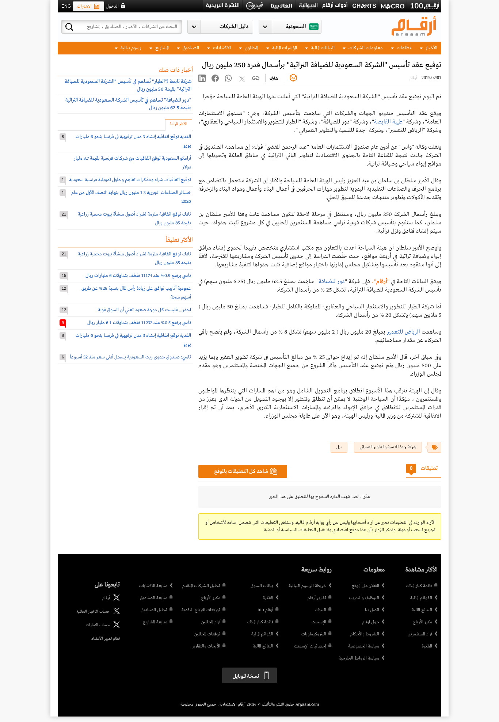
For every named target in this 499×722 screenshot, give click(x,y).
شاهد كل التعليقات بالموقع (241, 471)
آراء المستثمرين (420, 634)
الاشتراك (84, 7)
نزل (339, 447)
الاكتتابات (221, 48)
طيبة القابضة (388, 122)
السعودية (296, 26)
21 (64, 214)
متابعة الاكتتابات (153, 586)
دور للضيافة (332, 281)
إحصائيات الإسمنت (310, 646)
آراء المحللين (210, 622)
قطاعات (404, 48)
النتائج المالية (422, 610)
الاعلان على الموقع (365, 586)
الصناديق (190, 48)
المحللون (251, 48)
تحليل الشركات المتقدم (201, 586)
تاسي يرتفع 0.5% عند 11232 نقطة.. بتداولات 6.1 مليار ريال (139, 323)
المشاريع (161, 48)
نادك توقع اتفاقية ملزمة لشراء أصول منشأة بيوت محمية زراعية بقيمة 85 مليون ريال (134, 218)
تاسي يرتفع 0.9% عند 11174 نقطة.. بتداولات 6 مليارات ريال (138, 276)
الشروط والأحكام (364, 634)
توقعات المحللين (207, 634)
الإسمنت (319, 622)
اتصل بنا (372, 610)
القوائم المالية (421, 598)
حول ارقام (370, 622)
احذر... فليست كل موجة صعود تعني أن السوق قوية (144, 310)
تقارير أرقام (317, 598)
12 (64, 288)
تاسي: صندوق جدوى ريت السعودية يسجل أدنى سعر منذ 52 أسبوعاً (130, 357)
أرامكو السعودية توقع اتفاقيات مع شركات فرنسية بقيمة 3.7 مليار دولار (132, 162)
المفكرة (427, 646)
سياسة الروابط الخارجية (359, 658)
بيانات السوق (262, 586)
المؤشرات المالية (284, 48)
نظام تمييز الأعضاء (105, 638)
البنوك (320, 610)
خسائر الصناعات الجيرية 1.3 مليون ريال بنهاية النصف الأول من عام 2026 (131, 197)
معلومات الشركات (365, 48)
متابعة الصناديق (153, 598)
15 (64, 275)
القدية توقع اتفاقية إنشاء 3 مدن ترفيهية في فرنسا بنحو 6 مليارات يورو (133, 141)
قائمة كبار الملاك (419, 586)
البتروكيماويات (313, 634)
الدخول (112, 7)
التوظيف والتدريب (364, 598)
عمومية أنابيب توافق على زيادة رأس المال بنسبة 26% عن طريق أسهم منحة (136, 292)
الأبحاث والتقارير (206, 646)
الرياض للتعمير (403, 332)
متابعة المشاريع (155, 622)
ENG (66, 6)
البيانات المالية (322, 48)
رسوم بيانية (130, 48)
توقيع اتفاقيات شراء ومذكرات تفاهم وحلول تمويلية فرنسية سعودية (130, 180)
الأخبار (430, 48)
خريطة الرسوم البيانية (307, 586)
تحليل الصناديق (154, 610)
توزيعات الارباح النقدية (201, 610)
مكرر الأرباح (422, 622)
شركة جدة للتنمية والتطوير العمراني (388, 447)
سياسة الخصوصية (363, 646)
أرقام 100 (265, 610)
